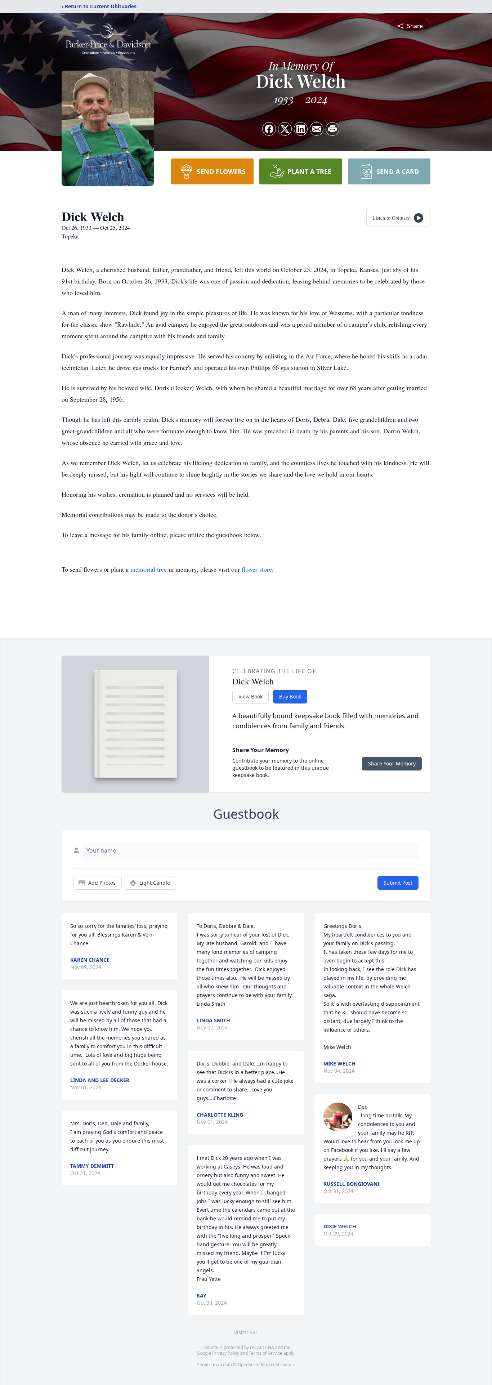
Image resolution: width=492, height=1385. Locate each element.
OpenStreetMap (254, 1365)
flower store (257, 569)
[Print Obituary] (332, 128)
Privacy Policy (225, 1353)
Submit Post (398, 882)
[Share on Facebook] (269, 128)
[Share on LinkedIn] (300, 128)
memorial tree (148, 569)
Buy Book (290, 696)
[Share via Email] (316, 128)
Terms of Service (265, 1353)
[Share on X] (284, 128)
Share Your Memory (392, 763)
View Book (250, 696)
